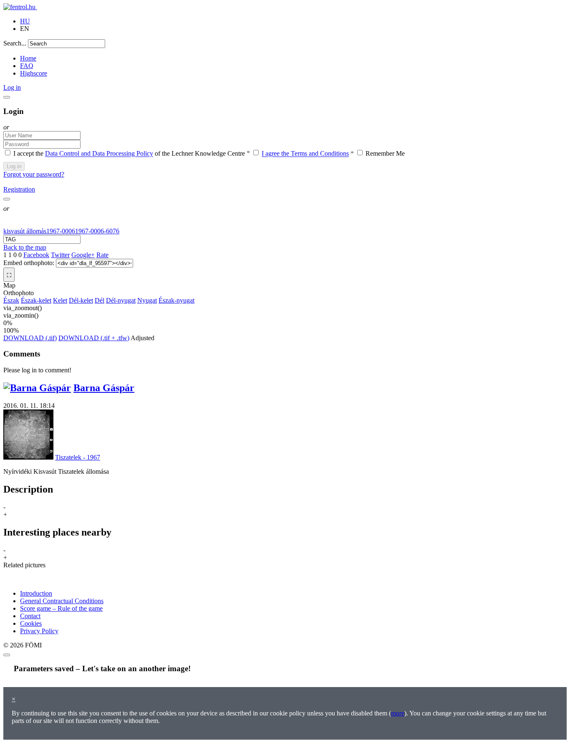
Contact (30, 615)
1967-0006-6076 (97, 231)
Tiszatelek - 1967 (77, 457)
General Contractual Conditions (61, 600)
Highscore (33, 73)
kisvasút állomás (24, 231)
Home (28, 58)
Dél (99, 300)
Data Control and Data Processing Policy (99, 153)
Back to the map (24, 247)
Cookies (31, 623)
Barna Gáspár (103, 387)
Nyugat (147, 300)
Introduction (36, 593)
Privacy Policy (39, 630)
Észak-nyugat (176, 300)
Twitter (60, 254)
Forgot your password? (33, 174)
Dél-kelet (81, 300)
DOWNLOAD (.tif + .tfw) (93, 337)
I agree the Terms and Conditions (305, 153)
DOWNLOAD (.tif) (30, 337)
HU (25, 21)
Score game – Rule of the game (61, 608)
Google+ (83, 254)
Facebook (36, 254)
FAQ (26, 65)
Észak (11, 300)
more (397, 713)
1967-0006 (60, 231)
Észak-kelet (36, 300)
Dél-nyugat (121, 300)
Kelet (60, 300)
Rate (102, 254)
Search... (14, 43)
